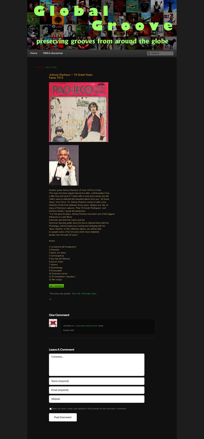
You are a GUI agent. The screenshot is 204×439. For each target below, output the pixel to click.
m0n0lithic (67, 326)
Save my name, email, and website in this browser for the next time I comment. (89, 409)
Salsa (93, 293)
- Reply (100, 326)
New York (76, 293)
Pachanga (86, 293)
